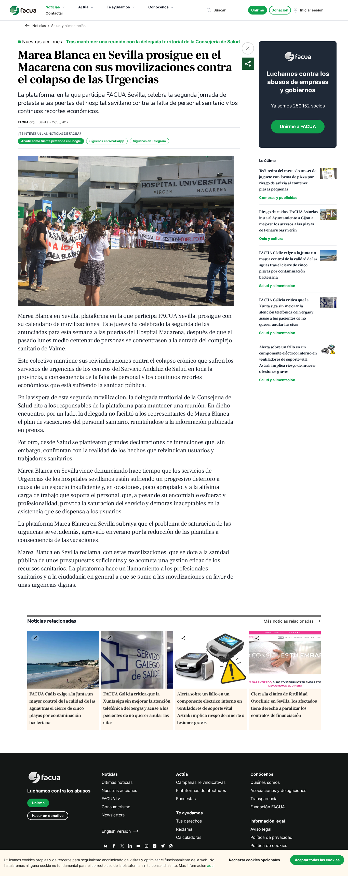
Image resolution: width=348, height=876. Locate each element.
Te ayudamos (118, 7)
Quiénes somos (265, 782)
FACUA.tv (111, 798)
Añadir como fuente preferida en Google (51, 141)
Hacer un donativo (48, 815)
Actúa (83, 7)
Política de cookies (268, 845)
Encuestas (186, 798)
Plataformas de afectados (201, 790)
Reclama (184, 829)
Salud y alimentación (277, 285)
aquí (210, 865)
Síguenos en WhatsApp (106, 141)
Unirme (257, 10)
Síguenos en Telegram (149, 141)
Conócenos (158, 7)
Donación (280, 10)
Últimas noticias (117, 782)
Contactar (54, 13)
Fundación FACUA (267, 806)
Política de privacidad (271, 837)
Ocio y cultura (271, 238)
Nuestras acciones (119, 790)
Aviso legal (260, 829)
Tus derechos (189, 821)
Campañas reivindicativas (200, 782)
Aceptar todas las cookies (317, 860)
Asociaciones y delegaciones (278, 790)
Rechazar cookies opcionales (254, 860)
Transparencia (263, 798)
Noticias (53, 7)
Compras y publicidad (278, 197)
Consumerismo (116, 806)
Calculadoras (188, 837)
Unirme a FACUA (298, 126)
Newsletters (113, 814)
